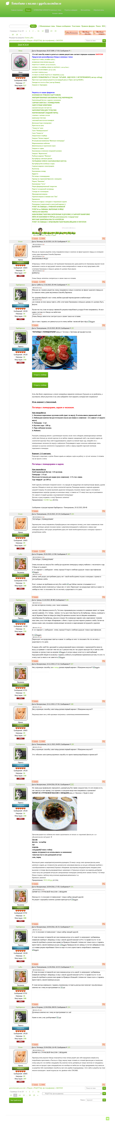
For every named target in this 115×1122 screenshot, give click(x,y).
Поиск (98, 26)
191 (72, 887)
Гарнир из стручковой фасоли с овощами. (47, 179)
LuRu (31, 38)
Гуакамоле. (36, 199)
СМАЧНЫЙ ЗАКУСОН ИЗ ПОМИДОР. (43, 120)
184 (72, 514)
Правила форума (88, 26)
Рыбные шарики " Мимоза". (41, 156)
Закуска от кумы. (38, 148)
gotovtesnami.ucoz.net (17, 40)
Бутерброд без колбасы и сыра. (43, 164)
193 (72, 967)
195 (68, 1047)
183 (72, 328)
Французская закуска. (40, 194)
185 (68, 554)
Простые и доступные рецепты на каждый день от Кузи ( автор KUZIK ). (58, 80)
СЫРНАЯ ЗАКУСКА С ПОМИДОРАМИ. (46, 103)
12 (43, 31)
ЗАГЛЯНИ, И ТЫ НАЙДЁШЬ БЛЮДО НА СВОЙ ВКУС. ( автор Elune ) (50, 67)
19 (17, 35)
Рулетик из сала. (38, 125)
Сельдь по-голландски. (40, 191)
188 (72, 704)
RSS (103, 26)
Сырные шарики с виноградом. (43, 166)
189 (72, 744)
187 (72, 664)
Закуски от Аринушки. (40, 85)
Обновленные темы (47, 26)
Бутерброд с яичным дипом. (42, 159)
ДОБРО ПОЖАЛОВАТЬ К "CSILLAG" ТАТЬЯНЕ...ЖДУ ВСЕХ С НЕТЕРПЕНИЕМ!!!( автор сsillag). (67, 77)
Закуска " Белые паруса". (40, 138)
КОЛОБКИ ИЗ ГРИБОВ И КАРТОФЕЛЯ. (46, 95)
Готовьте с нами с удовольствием (36, 3)
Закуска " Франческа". (40, 153)
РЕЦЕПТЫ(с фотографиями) (44, 40)
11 (38, 31)
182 (68, 285)
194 (68, 1007)
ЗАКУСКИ (59, 40)
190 (72, 784)
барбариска (20, 285)
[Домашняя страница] (42, 238)
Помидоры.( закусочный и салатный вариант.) (49, 204)
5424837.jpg (47, 500)
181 (68, 241)
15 (55, 31)
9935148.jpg (47, 880)
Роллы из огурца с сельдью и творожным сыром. (49, 202)
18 (13, 35)
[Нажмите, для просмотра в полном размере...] (54, 352)
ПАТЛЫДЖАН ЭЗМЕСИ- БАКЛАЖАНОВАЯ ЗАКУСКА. (49, 161)
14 (51, 31)
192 (72, 927)
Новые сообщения (63, 26)
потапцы (55, 667)
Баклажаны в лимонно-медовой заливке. (47, 151)
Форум (29, 40)
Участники (76, 26)
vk (107, 1118)
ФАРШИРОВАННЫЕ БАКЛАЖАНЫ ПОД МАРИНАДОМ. (52, 97)
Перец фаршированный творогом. (44, 186)
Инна (20, 51)
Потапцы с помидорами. (41, 176)
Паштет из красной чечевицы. (43, 189)
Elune (27, 38)
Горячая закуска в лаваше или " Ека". (45, 197)
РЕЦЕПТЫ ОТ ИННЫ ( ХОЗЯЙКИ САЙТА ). (43, 59)
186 (67, 600)
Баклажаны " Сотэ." (39, 184)
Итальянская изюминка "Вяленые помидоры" (48, 141)
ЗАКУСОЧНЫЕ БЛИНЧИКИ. (42, 105)
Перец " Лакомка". (38, 181)
